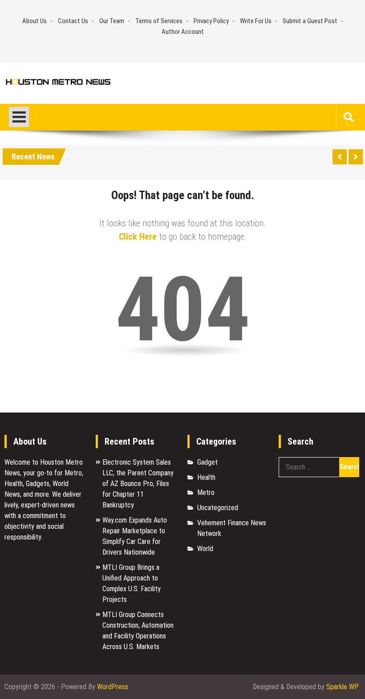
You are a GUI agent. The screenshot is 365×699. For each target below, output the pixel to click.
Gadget (207, 462)
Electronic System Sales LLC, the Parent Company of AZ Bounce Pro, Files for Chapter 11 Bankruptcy (138, 483)
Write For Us (256, 21)
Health (206, 477)
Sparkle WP (342, 687)
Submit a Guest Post (310, 21)
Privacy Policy (211, 21)
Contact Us (73, 21)
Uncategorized (217, 507)
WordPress (112, 687)
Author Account (183, 32)
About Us (34, 21)
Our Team (111, 21)
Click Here (138, 236)
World (205, 548)
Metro (206, 492)
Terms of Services (158, 21)
